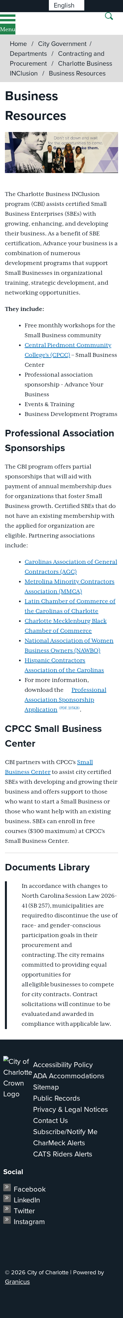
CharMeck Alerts (59, 1142)
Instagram (29, 1221)
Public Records (56, 1098)
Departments (29, 53)
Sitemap (46, 1087)
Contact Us (50, 1120)
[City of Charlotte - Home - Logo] (26, 23)
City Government (62, 44)
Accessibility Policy (63, 1064)
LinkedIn (27, 1200)
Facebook (30, 1189)
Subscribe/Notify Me (65, 1131)
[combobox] (66, 5)
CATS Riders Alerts (62, 1154)
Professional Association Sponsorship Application (65, 700)
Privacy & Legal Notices (70, 1109)
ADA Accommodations (68, 1075)
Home (18, 44)
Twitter (24, 1210)
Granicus (17, 1281)
